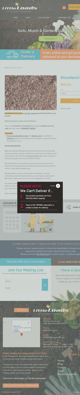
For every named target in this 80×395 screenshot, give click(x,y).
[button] (52, 186)
